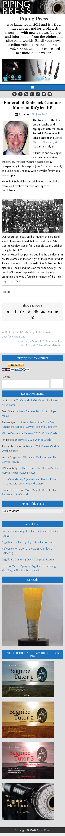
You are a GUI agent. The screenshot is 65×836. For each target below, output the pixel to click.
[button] (32, 70)
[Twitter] (14, 94)
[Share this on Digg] (50, 312)
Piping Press (34, 18)
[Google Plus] (26, 94)
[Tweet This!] (8, 312)
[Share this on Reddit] (36, 312)
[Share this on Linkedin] (57, 312)
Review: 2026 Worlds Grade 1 (41, 433)
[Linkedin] (32, 94)
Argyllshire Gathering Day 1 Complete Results (28, 559)
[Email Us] (49, 94)
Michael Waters (11, 433)
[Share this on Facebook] (15, 312)
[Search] (57, 383)
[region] (32, 70)
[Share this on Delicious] (33, 317)
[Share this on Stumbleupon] (43, 312)
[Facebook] (20, 94)
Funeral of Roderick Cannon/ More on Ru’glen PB (32, 105)
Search (6, 377)
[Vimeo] (44, 94)
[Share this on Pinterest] (29, 312)
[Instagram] (38, 94)
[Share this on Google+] (22, 312)
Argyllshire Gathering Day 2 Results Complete (28, 542)
